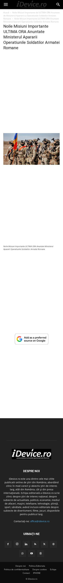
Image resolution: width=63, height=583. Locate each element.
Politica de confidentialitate (16, 569)
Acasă (6, 12)
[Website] (53, 544)
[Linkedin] (26, 544)
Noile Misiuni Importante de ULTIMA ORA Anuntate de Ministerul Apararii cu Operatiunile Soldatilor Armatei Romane (31, 15)
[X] (44, 544)
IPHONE (36, 573)
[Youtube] (31, 553)
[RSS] (35, 544)
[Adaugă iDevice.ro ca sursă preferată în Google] (31, 343)
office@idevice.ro (39, 521)
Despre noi (20, 565)
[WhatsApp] (22, 553)
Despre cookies (39, 569)
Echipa (53, 569)
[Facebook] (8, 544)
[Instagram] (17, 544)
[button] (5, 4)
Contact (26, 573)
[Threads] (40, 553)
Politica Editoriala (37, 565)
